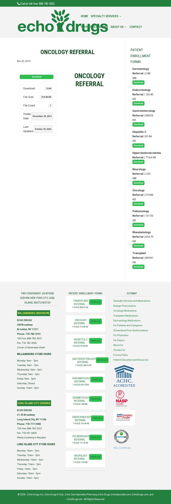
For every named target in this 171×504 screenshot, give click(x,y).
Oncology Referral (80, 322)
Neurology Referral (80, 457)
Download (36, 77)
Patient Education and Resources (130, 359)
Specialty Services (104, 16)
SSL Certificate (122, 447)
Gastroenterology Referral (84, 360)
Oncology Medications (125, 310)
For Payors (119, 340)
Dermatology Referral (80, 399)
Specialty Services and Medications (131, 301)
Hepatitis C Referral (81, 341)
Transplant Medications (125, 315)
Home (84, 16)
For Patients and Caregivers (127, 325)
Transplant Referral (81, 302)
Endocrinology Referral (81, 418)
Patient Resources (94, 27)
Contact (136, 27)
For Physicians (120, 335)
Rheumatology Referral (81, 380)
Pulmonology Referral (80, 438)
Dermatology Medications (126, 320)
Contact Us (119, 350)
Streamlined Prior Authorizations (130, 330)
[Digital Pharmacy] (121, 406)
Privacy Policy (120, 355)
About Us (117, 27)
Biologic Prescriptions (124, 306)
